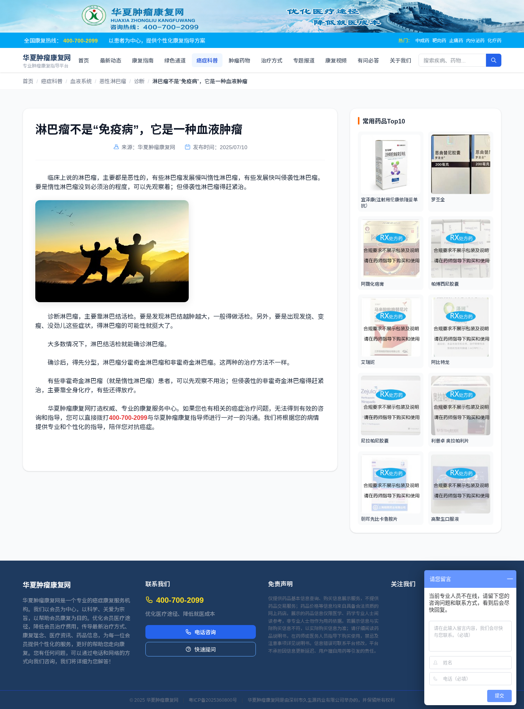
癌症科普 (207, 60)
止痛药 (456, 40)
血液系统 (81, 81)
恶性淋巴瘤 (112, 81)
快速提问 (205, 649)
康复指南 (142, 60)
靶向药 (439, 40)
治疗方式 (271, 60)
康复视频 (336, 60)
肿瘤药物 (239, 60)
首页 (83, 60)
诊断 (139, 81)
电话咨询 (205, 632)
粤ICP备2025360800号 (213, 700)
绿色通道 (175, 60)
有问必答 (368, 60)
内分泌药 (475, 40)
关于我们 (400, 60)
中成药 (422, 40)
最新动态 (110, 60)
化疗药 (494, 40)
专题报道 (304, 60)
